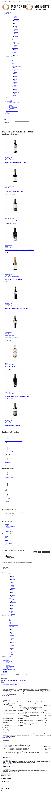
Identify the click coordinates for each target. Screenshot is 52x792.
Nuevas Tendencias (17, 43)
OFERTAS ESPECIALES (12, 111)
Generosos (16, 55)
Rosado (13, 39)
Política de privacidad (9, 530)
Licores (15, 89)
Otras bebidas (9, 101)
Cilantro (15, 83)
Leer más (5, 678)
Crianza (15, 16)
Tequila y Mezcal (14, 64)
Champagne (13, 609)
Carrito (6, 525)
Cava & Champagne (15, 48)
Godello (15, 35)
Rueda (12, 596)
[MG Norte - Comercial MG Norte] (25, 10)
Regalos (8, 112)
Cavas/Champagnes (9, 543)
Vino (6, 542)
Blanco (13, 24)
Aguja (15, 46)
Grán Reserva (16, 19)
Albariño (15, 27)
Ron (12, 60)
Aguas (10, 105)
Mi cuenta (7, 524)
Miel (15, 85)
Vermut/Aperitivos (9, 544)
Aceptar (3, 680)
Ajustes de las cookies (19, 680)
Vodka (13, 63)
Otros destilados (14, 86)
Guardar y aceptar (5, 774)
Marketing (6, 727)
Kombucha (11, 108)
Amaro (15, 76)
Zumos (10, 109)
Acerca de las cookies (10, 684)
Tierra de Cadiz (16, 36)
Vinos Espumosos (17, 53)
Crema (15, 80)
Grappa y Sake (16, 92)
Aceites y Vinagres (10, 97)
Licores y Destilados (10, 56)
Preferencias (7, 754)
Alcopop (11, 106)
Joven (15, 70)
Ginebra (13, 59)
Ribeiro (15, 30)
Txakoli (15, 26)
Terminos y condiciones (10, 526)
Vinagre (10, 100)
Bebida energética (13, 107)
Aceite (10, 99)
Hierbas (15, 79)
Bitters (15, 88)
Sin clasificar (7, 763)
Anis (15, 95)
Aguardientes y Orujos (15, 77)
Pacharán (15, 93)
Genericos (16, 20)
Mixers (10, 103)
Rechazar (9, 680)
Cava (15, 49)
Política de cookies (9, 531)
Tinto (12, 14)
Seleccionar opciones (9, 186)
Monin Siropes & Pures (14, 102)
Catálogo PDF (8, 527)
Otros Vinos (14, 52)
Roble (15, 23)
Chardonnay (16, 29)
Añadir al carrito (8, 157)
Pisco (15, 90)
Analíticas (6, 737)
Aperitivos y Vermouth (15, 69)
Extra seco (16, 75)
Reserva (15, 17)
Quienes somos (9, 12)
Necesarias (6, 695)
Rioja (15, 33)
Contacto (8, 113)
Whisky (13, 61)
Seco (15, 73)
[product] (27, 146)
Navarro (15, 45)
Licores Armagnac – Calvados (16, 66)
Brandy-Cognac (14, 67)
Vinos (7, 13)
